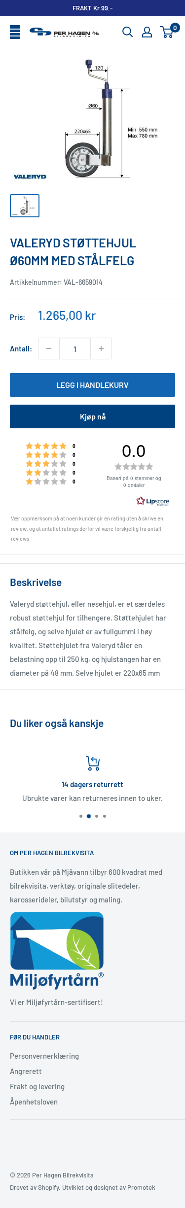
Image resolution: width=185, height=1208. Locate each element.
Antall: (21, 348)
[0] (167, 32)
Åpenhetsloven (34, 1101)
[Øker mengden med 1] (101, 348)
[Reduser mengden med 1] (48, 348)
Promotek (141, 1187)
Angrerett (26, 1071)
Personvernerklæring (44, 1055)
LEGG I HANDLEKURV (92, 384)
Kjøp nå (93, 416)
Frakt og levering (37, 1086)
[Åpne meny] (15, 32)
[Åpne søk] (127, 32)
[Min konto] (147, 32)
